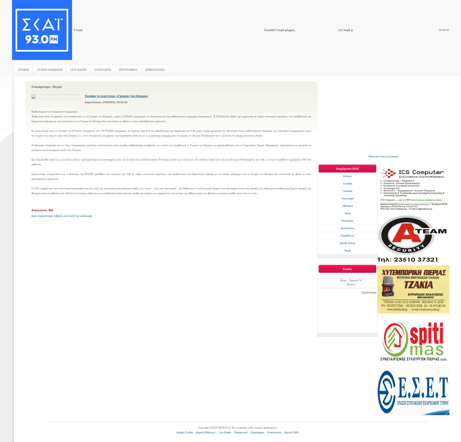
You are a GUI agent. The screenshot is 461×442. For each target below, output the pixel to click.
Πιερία (347, 250)
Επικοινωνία (274, 432)
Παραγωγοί (240, 432)
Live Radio (225, 432)
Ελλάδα (347, 183)
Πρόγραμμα (257, 432)
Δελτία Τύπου (347, 243)
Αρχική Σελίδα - (186, 432)
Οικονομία (347, 198)
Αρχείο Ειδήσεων (206, 432)
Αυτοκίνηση (347, 228)
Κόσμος (347, 176)
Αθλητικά (347, 205)
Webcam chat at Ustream (383, 156)
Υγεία (348, 213)
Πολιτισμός (347, 220)
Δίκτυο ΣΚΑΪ (291, 432)
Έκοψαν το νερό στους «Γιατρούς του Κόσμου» (116, 96)
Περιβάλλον (347, 235)
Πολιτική (347, 191)
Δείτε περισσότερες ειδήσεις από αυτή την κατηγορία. (61, 216)
